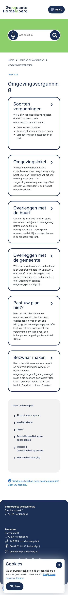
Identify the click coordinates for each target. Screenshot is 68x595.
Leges (20, 429)
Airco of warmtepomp (28, 415)
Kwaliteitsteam (25, 422)
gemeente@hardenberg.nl (24, 551)
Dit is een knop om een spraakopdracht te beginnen (13, 35)
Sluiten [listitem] (14, 586)
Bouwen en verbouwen (31, 59)
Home (11, 59)
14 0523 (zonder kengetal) (24, 541)
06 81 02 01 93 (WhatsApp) (25, 546)
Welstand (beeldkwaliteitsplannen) (30, 448)
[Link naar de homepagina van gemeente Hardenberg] (15, 9)
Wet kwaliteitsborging (28, 457)
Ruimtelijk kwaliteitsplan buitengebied (30, 438)
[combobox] (32, 35)
